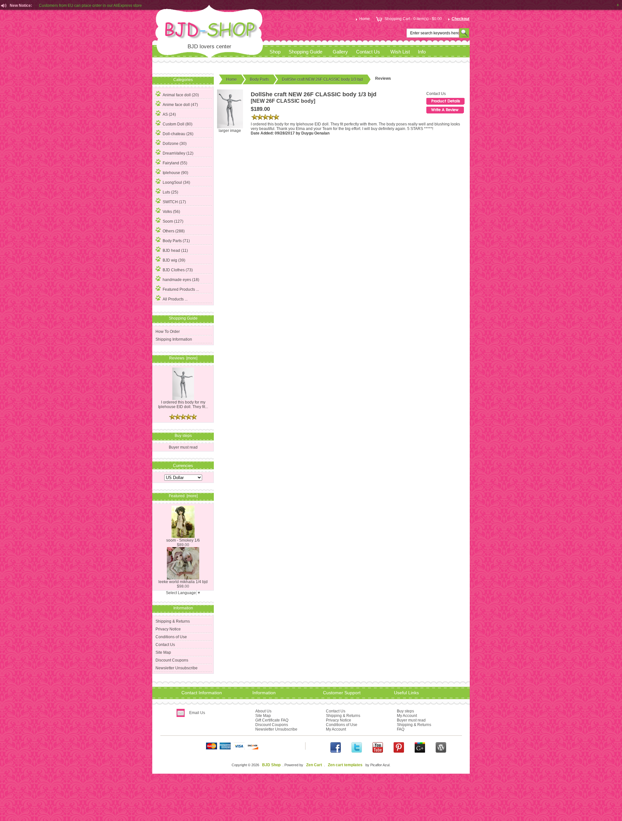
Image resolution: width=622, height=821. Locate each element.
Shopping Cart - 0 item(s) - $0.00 (413, 19)
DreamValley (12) (178, 153)
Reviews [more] (183, 358)
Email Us (197, 712)
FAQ (400, 729)
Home (364, 19)
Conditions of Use (171, 637)
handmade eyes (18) (181, 279)
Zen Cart (314, 765)
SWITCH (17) (174, 202)
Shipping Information (174, 339)
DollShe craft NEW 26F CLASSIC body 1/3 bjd (322, 79)
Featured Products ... (181, 289)
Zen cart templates (345, 765)
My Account (336, 729)
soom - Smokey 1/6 (183, 540)
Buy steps (405, 711)
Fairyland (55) (175, 163)
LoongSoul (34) (176, 182)
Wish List (400, 51)
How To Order (168, 331)
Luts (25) (170, 192)
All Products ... (175, 299)
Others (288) (174, 231)
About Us (263, 711)
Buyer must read (183, 447)
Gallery (340, 51)
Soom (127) (173, 221)
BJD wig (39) (174, 260)
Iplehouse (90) (175, 172)
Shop (275, 51)
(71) (176, 241)
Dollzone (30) (175, 143)
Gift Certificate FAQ (271, 720)
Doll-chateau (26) (178, 134)
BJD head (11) (175, 250)
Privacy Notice (168, 629)
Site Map (163, 652)
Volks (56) (171, 211)
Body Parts (259, 79)
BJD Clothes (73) (178, 270)
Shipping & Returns (173, 621)
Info (422, 51)
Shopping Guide (305, 51)
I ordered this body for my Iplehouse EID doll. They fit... (183, 404)
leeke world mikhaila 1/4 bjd (183, 582)
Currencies (183, 465)
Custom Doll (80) (177, 124)
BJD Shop (271, 765)
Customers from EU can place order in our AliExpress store (90, 4)
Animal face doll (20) (181, 95)
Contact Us (368, 51)
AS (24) (169, 114)
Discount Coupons (172, 660)
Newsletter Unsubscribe (177, 668)
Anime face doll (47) (180, 104)
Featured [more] (183, 496)
